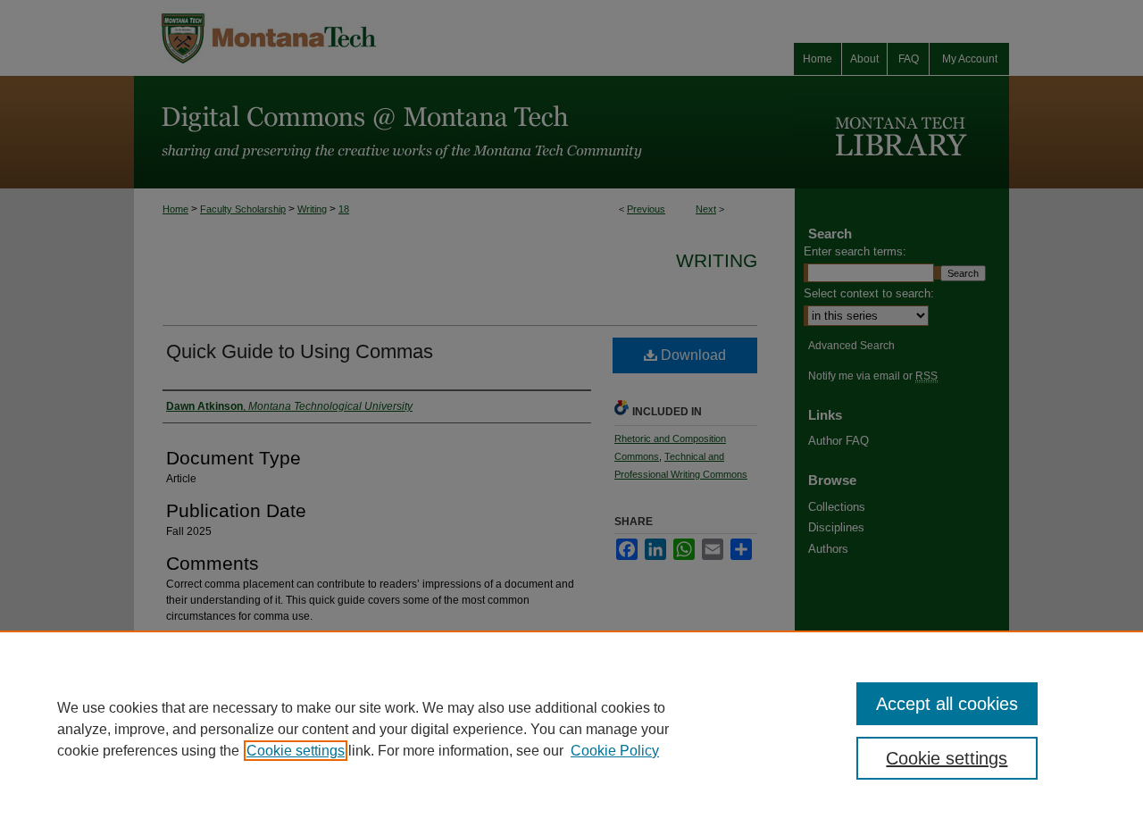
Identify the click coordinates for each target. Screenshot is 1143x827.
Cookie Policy (615, 750)
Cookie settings (295, 750)
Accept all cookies (947, 704)
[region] (571, 729)
